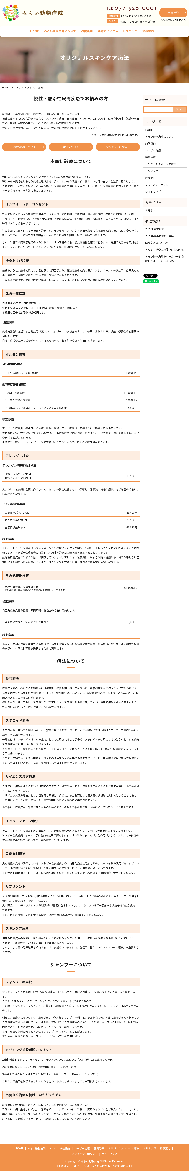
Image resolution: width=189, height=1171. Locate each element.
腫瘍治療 (150, 157)
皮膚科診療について (24, 147)
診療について (107, 31)
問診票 (122, 242)
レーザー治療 (153, 150)
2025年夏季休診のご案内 (159, 236)
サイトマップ (153, 191)
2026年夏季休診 (154, 229)
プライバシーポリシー (158, 185)
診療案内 (148, 31)
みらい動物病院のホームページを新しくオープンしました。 (164, 258)
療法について (71, 147)
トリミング (130, 31)
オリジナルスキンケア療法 (160, 164)
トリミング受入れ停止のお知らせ (164, 249)
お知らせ (150, 210)
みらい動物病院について (60, 31)
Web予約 (173, 12)
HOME (34, 31)
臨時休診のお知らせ (157, 242)
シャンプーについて (117, 147)
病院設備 (87, 31)
